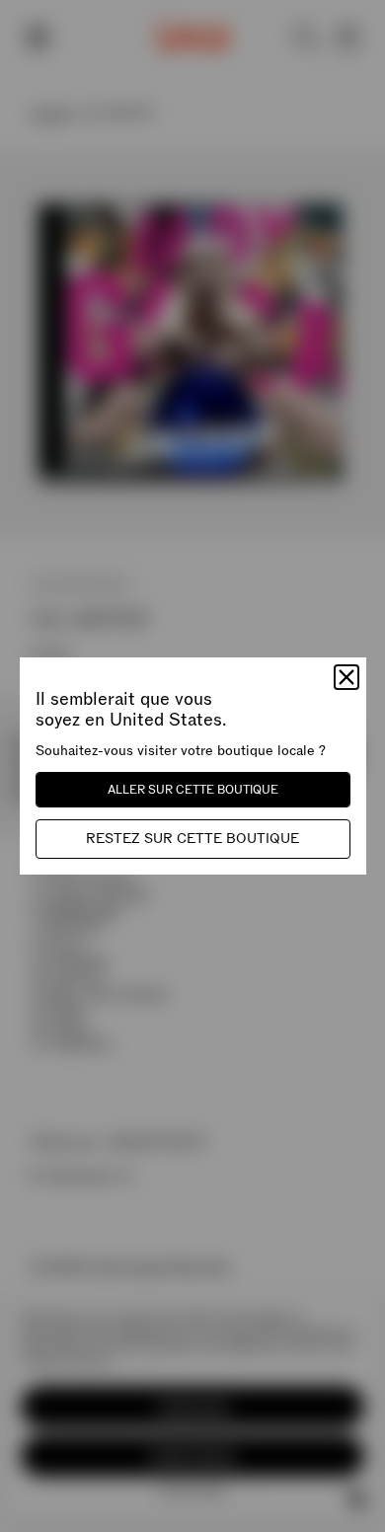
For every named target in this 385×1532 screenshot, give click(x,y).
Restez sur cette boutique (192, 838)
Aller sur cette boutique (193, 790)
